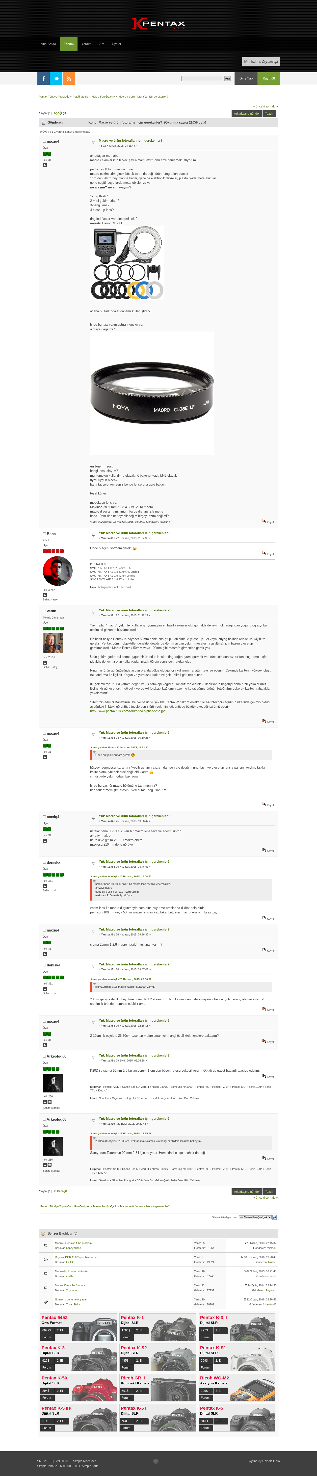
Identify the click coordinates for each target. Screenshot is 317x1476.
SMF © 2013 (63, 1461)
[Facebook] (43, 78)
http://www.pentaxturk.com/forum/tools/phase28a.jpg (127, 711)
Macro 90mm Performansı (70, 1285)
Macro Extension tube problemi (73, 1243)
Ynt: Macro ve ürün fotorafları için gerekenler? (134, 533)
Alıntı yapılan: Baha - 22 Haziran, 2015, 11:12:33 (120, 747)
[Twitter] (56, 78)
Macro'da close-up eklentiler (72, 1271)
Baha (51, 534)
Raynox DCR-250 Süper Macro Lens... (78, 1257)
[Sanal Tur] (50, 1102)
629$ (45, 1360)
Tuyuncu (71, 1290)
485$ (125, 1360)
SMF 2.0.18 (45, 1461)
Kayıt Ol (269, 78)
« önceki (259, 106)
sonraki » (271, 106)
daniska (53, 862)
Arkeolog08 (56, 1056)
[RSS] (69, 78)
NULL (46, 1421)
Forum (46, 1337)
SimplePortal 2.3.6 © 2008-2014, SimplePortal (68, 1466)
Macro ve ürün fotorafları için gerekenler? (130, 140)
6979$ (46, 1330)
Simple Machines (84, 1461)
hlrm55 (272, 1262)
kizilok (70, 1262)
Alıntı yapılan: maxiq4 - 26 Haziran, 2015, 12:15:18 (121, 1133)
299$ (204, 1360)
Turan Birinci (73, 1304)
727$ (204, 1330)
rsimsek (271, 1247)
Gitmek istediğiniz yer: (225, 1217)
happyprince (73, 1247)
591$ (125, 1391)
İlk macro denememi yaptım (71, 1299)
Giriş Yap (246, 78)
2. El (60, 1330)
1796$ (126, 1330)
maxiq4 (53, 141)
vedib (51, 611)
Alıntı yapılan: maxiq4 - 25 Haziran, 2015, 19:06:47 (121, 876)
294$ (45, 1391)
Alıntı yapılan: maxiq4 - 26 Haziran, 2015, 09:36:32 (121, 979)
